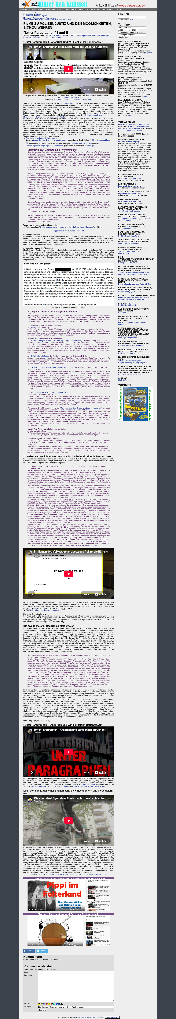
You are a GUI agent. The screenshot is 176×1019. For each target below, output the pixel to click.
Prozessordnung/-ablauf (127, 228)
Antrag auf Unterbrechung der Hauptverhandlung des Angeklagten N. (132, 362)
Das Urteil (122, 313)
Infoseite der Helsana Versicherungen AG (50, 393)
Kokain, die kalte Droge (40, 356)
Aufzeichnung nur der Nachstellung (62, 874)
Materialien (111, 10)
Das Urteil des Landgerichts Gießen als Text (134, 284)
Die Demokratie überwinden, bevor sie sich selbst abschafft (134, 127)
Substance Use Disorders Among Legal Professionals (81, 408)
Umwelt (60, 10)
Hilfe (131, 20)
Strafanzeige (89, 146)
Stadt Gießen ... (124, 380)
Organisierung (50, 10)
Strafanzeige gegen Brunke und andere (44, 610)
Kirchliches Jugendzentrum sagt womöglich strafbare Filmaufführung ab (66, 227)
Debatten (81, 10)
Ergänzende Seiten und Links (129, 178)
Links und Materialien (53, 38)
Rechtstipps (39, 13)
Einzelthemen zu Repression (79, 36)
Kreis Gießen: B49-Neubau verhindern (132, 124)
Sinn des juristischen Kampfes (129, 244)
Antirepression (37, 10)
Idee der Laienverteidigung (128, 142)
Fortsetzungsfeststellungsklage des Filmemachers (44, 146)
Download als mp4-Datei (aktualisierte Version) (90, 786)
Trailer (80, 874)
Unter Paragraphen (67, 103)
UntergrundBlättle (103, 140)
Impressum (88, 1017)
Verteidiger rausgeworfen (127, 338)
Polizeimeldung (51, 138)
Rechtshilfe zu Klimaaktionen (129, 305)
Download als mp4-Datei (72, 98)
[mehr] (149, 53)
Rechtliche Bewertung (34, 138)
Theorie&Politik (70, 10)
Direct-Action (25, 10)
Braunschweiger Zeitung (42, 140)
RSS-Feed (100, 1017)
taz (27, 142)
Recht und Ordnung (43, 19)
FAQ (94, 1017)
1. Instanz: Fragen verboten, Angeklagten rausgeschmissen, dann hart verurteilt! (133, 273)
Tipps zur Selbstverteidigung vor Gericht (69, 231)
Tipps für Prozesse (41, 14)
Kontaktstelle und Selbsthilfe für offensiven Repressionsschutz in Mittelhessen (134, 298)
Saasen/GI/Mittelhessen (96, 10)
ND (92, 140)
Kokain (34, 327)
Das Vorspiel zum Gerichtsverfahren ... (132, 345)
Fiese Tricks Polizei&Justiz (57, 36)
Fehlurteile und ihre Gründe (61, 19)
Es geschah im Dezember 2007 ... (130, 374)
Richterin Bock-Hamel (84, 100)
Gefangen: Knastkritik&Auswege (130, 263)
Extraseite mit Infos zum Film (96, 874)
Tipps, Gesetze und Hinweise (129, 211)
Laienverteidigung (41, 15)
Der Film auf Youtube (62, 786)
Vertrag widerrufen (112, 1017)
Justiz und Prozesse (42, 17)
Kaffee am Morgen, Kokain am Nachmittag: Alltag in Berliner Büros (56, 341)
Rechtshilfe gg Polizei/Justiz (128, 236)
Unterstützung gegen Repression (130, 292)
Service (120, 10)
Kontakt (81, 1017)
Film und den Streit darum (63, 100)
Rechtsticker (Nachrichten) (33, 38)
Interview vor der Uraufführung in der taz (62, 117)
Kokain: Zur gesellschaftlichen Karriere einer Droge (52, 368)
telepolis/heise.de (60, 140)
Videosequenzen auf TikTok (81, 144)
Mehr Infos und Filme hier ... (33, 117)
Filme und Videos (38, 18)
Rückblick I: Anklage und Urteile (130, 353)
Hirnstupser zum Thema (100, 36)
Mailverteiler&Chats (134, 130)
